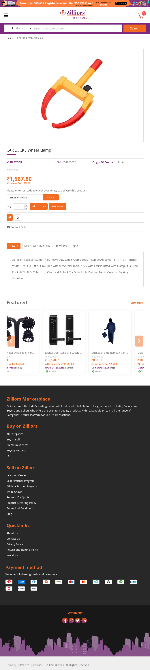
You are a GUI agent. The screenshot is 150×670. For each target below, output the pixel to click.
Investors (12, 555)
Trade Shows (14, 492)
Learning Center (16, 475)
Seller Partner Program (21, 481)
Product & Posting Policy (21, 503)
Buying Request (16, 450)
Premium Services (18, 445)
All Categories (15, 434)
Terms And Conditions (20, 508)
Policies (24, 665)
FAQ (9, 456)
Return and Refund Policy (22, 549)
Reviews (61, 246)
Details (13, 246)
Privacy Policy (15, 544)
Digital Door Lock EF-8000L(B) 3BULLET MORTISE (40, 352)
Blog (9, 513)
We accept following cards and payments (31, 574)
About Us (12, 533)
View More (137, 303)
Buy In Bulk (13, 439)
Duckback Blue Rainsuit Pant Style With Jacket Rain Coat (86, 352)
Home (10, 37)
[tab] (13, 246)
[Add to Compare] (58, 345)
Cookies (38, 665)
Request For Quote (18, 497)
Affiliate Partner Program (22, 486)
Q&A (75, 246)
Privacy (12, 665)
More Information (37, 246)
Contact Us (13, 538)
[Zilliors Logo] (75, 14)
